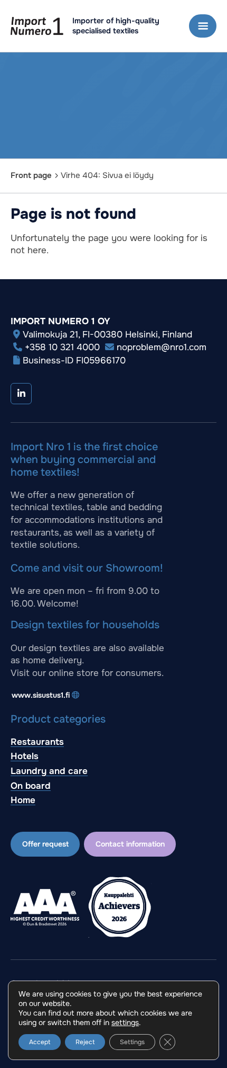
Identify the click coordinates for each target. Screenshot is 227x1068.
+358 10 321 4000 (62, 347)
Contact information (130, 844)
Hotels (25, 756)
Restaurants (37, 741)
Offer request (45, 844)
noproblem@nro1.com (161, 347)
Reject (84, 1042)
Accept (39, 1042)
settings (125, 1022)
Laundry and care (49, 771)
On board (31, 785)
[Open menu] (202, 26)
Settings (132, 1042)
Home (23, 800)
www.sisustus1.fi (41, 695)
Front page (31, 175)
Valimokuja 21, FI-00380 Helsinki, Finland (107, 334)
